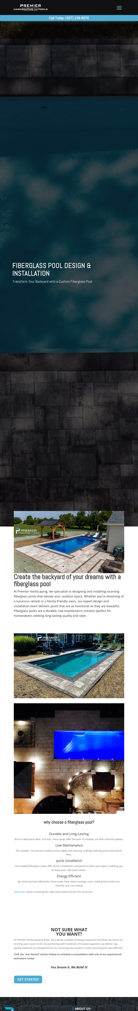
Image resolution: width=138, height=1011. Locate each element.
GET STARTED (28, 979)
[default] (69, 572)
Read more (20, 891)
